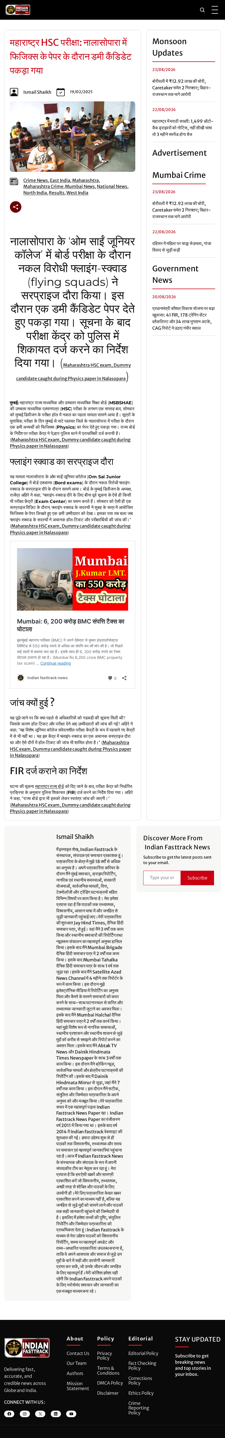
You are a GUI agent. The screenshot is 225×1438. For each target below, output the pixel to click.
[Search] (202, 10)
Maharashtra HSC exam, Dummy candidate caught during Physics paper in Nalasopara (70, 749)
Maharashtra (85, 180)
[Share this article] (15, 207)
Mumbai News (80, 186)
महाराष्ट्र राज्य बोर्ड (49, 786)
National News (112, 186)
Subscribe (197, 878)
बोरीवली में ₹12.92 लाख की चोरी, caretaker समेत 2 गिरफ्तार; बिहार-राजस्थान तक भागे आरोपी (181, 87)
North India (35, 192)
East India (60, 180)
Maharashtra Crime (43, 186)
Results (56, 192)
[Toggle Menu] (215, 10)
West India (77, 192)
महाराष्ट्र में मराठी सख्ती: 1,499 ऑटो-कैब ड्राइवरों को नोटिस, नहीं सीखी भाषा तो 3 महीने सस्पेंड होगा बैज (182, 127)
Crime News (35, 180)
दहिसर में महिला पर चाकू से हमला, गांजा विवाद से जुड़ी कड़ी (181, 247)
